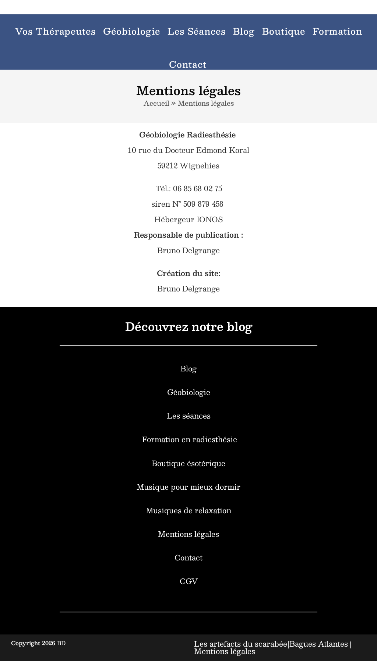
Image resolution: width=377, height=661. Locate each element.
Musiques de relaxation (188, 510)
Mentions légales (188, 534)
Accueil (156, 103)
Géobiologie (188, 392)
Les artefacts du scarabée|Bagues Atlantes (271, 643)
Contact (188, 557)
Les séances (189, 415)
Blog (188, 368)
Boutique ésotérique (188, 463)
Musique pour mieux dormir (188, 486)
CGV (189, 581)
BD (61, 642)
